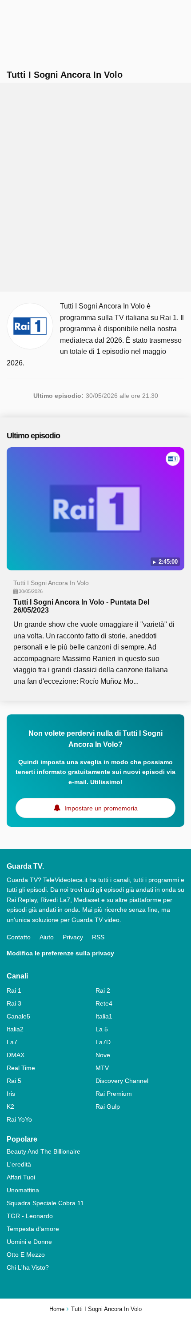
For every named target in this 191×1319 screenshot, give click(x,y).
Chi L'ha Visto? (28, 1267)
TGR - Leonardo (30, 1215)
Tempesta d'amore (33, 1228)
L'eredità (19, 1164)
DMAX (15, 1054)
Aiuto (47, 937)
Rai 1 (14, 990)
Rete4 (104, 1003)
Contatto (19, 937)
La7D (103, 1042)
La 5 (102, 1029)
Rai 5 (14, 1080)
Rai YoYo (19, 1119)
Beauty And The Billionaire (43, 1151)
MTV (102, 1067)
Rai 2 (103, 990)
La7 (12, 1042)
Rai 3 (14, 1003)
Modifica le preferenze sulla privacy (60, 953)
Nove (103, 1054)
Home (56, 1309)
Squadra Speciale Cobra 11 (45, 1203)
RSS (98, 937)
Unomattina (23, 1190)
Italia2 (15, 1029)
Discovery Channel (122, 1080)
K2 (10, 1106)
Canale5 (18, 1016)
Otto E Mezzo (26, 1254)
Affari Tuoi (21, 1177)
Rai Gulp (108, 1106)
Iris (11, 1093)
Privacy (73, 937)
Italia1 (104, 1016)
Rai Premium (114, 1093)
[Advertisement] (95, 187)
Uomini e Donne (29, 1241)
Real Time (21, 1067)
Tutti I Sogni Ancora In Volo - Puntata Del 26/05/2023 (81, 606)
